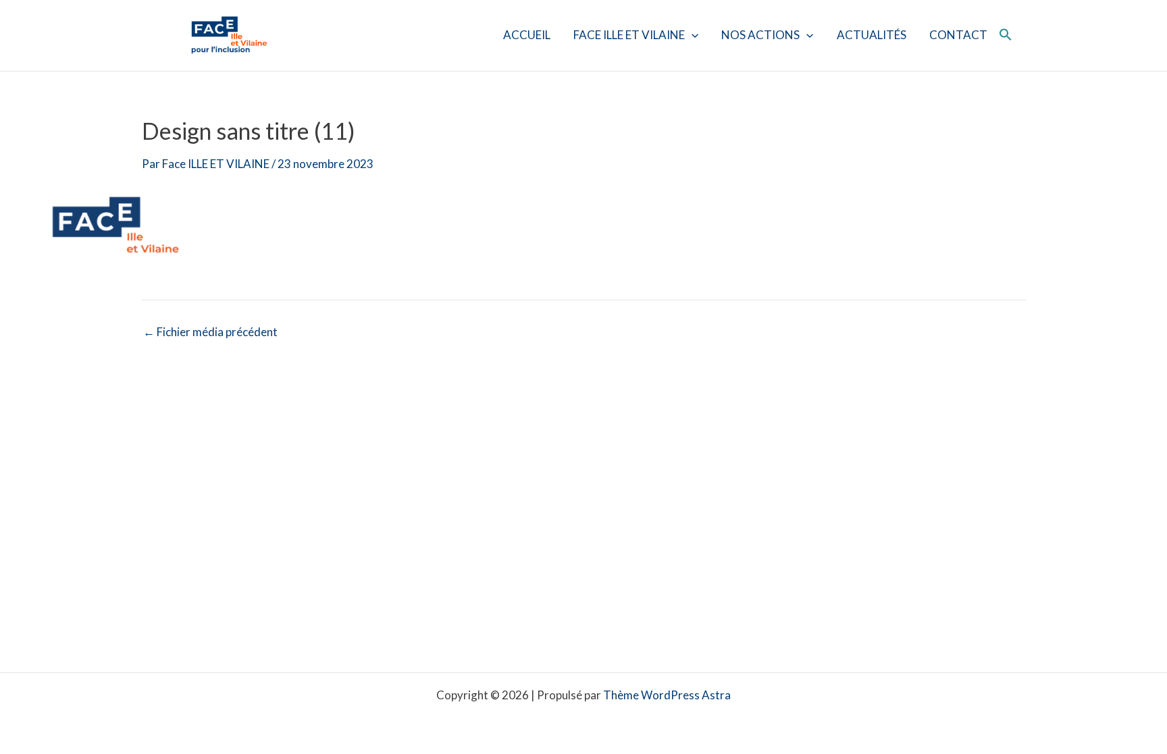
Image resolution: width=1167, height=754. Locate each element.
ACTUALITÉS (871, 35)
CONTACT (958, 35)
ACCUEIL (526, 35)
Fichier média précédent (210, 332)
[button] (691, 35)
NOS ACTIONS (760, 35)
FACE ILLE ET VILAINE (629, 35)
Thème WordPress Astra (667, 695)
